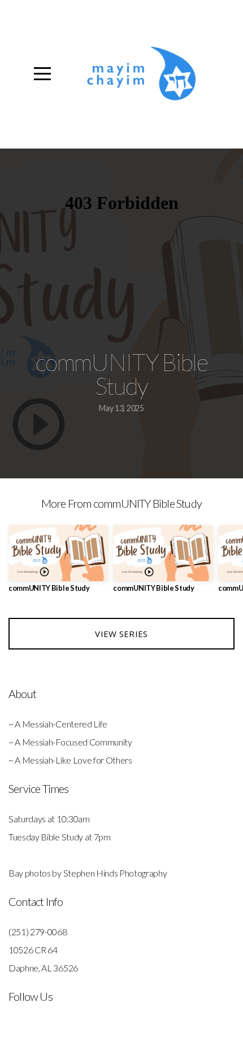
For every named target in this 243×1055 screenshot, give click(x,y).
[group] (58, 563)
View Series (121, 633)
